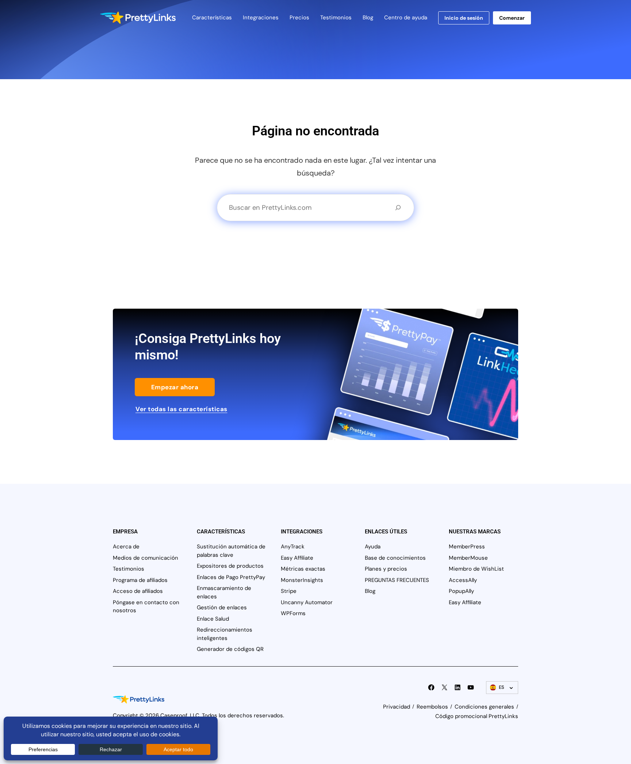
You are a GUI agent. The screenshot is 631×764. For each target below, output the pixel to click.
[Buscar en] (398, 207)
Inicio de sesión (463, 18)
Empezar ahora (175, 387)
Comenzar (512, 18)
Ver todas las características (181, 409)
